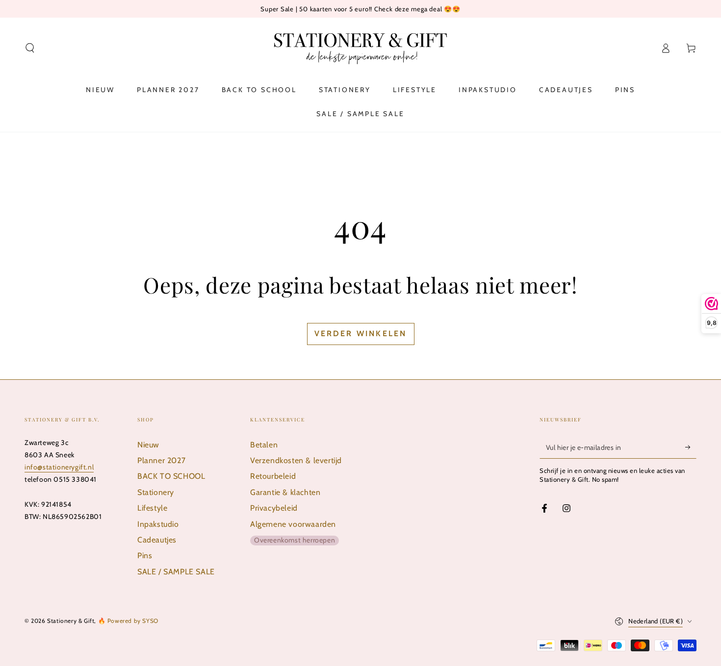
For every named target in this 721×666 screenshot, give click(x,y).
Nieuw (148, 444)
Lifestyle (152, 508)
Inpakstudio (158, 524)
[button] (30, 48)
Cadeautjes (157, 539)
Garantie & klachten (285, 492)
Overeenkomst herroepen (294, 540)
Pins (144, 555)
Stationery (155, 492)
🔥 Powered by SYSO (128, 620)
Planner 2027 (161, 460)
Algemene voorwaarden (293, 524)
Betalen (264, 444)
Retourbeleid (273, 476)
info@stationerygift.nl (59, 467)
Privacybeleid (274, 508)
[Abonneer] (690, 447)
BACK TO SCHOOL (171, 476)
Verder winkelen (360, 333)
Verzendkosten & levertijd (296, 460)
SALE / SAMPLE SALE (176, 571)
